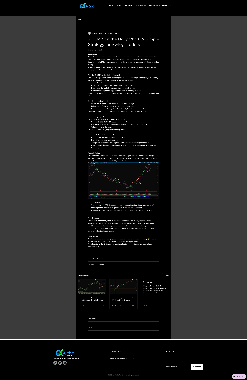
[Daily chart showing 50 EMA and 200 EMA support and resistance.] (92, 286)
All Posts (80, 20)
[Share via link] (103, 258)
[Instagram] (55, 363)
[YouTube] (65, 363)
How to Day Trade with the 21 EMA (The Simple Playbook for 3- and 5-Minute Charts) (123, 299)
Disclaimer (147, 282)
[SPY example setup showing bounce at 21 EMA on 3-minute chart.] (123, 286)
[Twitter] (60, 363)
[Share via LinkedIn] (98, 258)
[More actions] (158, 33)
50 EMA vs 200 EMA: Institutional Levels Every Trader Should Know (91, 299)
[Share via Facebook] (89, 258)
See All (167, 275)
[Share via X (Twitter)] (93, 258)
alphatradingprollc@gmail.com (122, 358)
